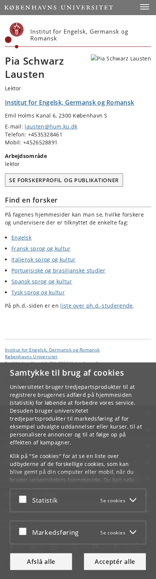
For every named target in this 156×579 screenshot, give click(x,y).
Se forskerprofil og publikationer (64, 180)
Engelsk (21, 237)
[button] (144, 7)
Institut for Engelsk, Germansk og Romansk (52, 350)
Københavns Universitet (31, 356)
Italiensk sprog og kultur (43, 259)
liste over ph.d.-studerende (96, 305)
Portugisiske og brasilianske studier (58, 270)
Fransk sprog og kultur (41, 248)
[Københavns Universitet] (14, 35)
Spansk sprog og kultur (41, 281)
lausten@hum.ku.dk (51, 126)
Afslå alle (41, 561)
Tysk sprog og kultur (38, 292)
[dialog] (78, 470)
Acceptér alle (115, 561)
